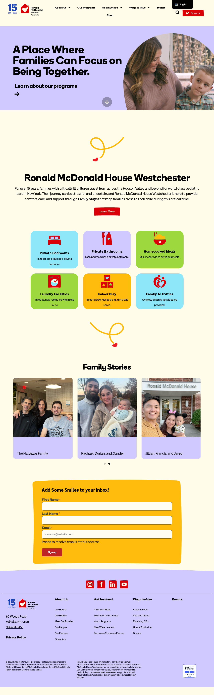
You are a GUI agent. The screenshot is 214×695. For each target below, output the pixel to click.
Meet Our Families (64, 621)
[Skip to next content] (107, 102)
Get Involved (110, 7)
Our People (61, 627)
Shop (110, 15)
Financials (60, 639)
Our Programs (86, 7)
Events (161, 7)
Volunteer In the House (106, 615)
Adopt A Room (140, 609)
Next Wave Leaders (104, 627)
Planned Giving (141, 615)
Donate (137, 633)
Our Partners (61, 633)
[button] (105, 464)
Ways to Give (137, 7)
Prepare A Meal (102, 609)
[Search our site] (178, 13)
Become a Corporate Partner (109, 633)
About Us (60, 7)
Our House (60, 609)
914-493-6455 (14, 627)
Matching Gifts (141, 621)
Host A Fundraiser (142, 627)
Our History (61, 615)
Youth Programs (102, 621)
